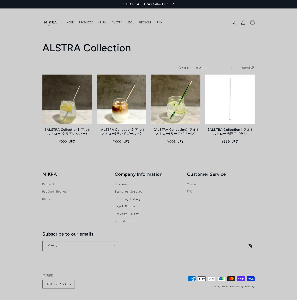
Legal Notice (125, 206)
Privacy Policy (127, 213)
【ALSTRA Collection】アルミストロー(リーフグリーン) (176, 132)
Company (121, 184)
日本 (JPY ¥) (56, 283)
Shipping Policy (128, 199)
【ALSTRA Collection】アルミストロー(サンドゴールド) (121, 132)
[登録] (114, 246)
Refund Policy (126, 221)
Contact (193, 184)
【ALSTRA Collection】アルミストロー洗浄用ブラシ (230, 132)
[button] (233, 22)
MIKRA (225, 286)
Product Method (54, 191)
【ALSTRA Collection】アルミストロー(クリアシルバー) (67, 132)
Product (48, 184)
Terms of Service (129, 191)
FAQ (189, 191)
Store (46, 199)
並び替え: (184, 67)
